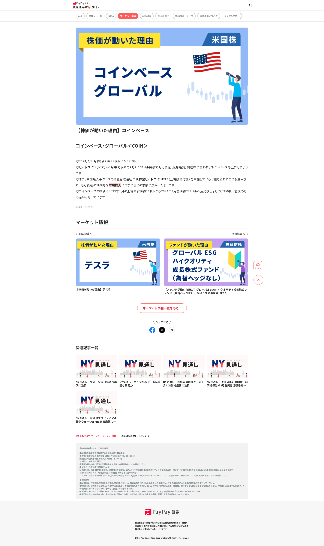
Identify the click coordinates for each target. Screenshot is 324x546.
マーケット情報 (128, 15)
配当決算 (146, 15)
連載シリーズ (95, 15)
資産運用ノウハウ (209, 15)
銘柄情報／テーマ (184, 15)
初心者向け (163, 15)
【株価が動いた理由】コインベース (135, 436)
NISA (111, 15)
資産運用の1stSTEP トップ (87, 436)
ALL (80, 15)
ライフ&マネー (231, 15)
